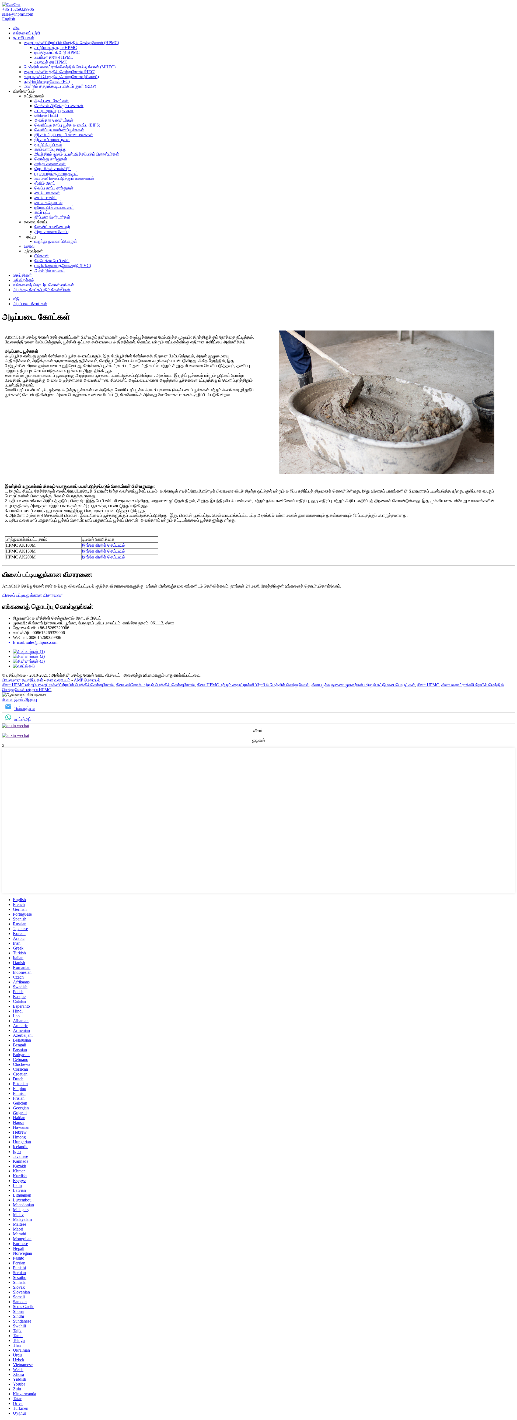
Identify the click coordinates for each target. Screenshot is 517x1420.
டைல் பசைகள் (47, 193)
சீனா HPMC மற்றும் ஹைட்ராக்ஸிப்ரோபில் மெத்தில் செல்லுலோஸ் (253, 685)
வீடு (16, 28)
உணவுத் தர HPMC (51, 62)
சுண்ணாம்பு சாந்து (50, 149)
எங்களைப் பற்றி (26, 33)
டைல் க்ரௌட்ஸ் (48, 202)
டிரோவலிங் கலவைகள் (54, 207)
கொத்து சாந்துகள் (50, 159)
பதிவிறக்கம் (23, 280)
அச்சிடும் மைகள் (49, 270)
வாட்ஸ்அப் (22, 719)
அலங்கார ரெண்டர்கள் (54, 120)
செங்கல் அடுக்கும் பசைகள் (58, 105)
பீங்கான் (41, 256)
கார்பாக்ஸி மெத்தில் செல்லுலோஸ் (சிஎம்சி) (61, 76)
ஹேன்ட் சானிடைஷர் (52, 226)
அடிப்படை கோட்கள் (51, 101)
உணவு (29, 246)
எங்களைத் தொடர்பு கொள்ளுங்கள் (43, 285)
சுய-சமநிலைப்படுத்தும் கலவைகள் (64, 178)
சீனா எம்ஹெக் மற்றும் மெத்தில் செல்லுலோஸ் (155, 685)
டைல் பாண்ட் (45, 197)
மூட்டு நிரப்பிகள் (48, 144)
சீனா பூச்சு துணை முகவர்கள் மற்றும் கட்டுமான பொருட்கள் (363, 685)
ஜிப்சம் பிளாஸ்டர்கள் (52, 139)
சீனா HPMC (428, 685)
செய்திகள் (22, 275)
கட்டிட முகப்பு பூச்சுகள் (54, 110)
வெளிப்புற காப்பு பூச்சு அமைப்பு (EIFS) (67, 125)
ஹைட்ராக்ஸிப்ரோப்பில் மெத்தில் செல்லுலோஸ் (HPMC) (71, 42)
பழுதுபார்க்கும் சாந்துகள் (56, 173)
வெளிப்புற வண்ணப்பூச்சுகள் (59, 130)
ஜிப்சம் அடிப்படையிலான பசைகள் (63, 134)
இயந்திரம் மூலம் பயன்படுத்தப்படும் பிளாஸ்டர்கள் (76, 154)
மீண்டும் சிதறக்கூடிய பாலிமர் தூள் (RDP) (60, 86)
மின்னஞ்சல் (24, 708)
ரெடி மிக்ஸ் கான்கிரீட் (52, 168)
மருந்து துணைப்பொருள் (55, 241)
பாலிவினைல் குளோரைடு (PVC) (62, 265)
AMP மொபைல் (87, 680)
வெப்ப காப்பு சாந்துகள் (54, 188)
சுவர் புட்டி (42, 212)
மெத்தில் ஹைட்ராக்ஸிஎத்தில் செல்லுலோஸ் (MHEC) (70, 67)
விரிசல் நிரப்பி (46, 115)
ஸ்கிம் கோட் (44, 183)
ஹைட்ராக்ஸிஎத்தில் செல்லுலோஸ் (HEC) (59, 71)
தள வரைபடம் (58, 680)
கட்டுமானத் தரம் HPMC (55, 47)
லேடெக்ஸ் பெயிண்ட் (51, 260)
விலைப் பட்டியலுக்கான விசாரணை (32, 595)
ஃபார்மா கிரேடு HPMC (54, 57)
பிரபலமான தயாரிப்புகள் (22, 680)
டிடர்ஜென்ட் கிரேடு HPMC (57, 52)
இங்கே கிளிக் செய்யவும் (103, 545)
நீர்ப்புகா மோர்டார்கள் (52, 217)
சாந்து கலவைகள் (50, 163)
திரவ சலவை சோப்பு (51, 231)
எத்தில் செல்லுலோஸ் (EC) (47, 81)
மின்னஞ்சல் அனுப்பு (19, 699)
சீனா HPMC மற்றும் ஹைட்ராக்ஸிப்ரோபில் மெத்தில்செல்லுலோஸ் (58, 685)
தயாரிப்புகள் (23, 38)
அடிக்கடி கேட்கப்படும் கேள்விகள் (42, 289)
